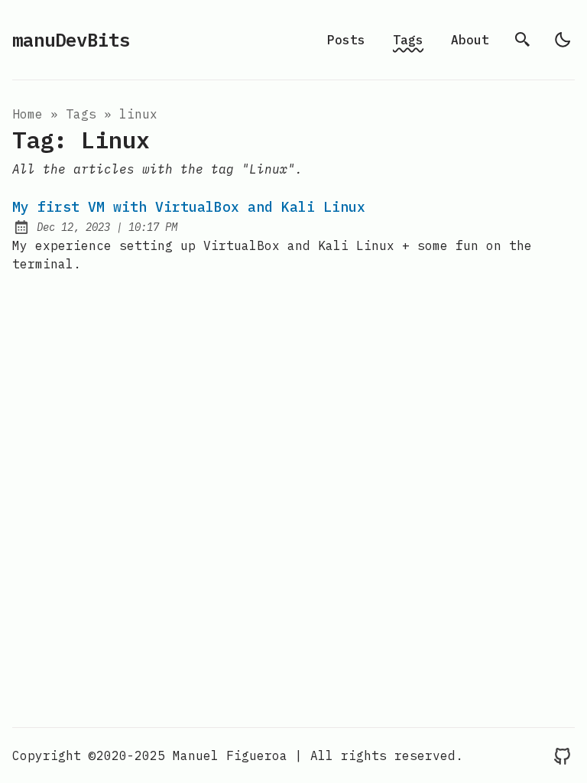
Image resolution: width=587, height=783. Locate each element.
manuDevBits (71, 40)
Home (27, 114)
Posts (346, 39)
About (470, 39)
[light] (562, 40)
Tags (408, 39)
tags (81, 114)
